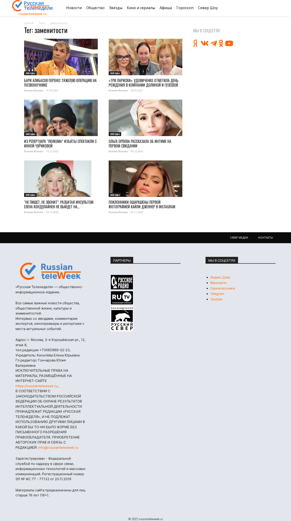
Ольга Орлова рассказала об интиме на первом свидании (140, 144)
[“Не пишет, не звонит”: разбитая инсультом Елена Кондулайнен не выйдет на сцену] (61, 178)
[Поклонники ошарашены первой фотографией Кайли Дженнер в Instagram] (145, 178)
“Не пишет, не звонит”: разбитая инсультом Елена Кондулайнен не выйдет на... (58, 204)
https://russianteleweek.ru (36, 386)
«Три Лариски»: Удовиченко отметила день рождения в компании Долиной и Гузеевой (143, 83)
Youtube (216, 299)
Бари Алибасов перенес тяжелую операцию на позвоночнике (60, 83)
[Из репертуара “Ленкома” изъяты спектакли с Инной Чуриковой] (61, 118)
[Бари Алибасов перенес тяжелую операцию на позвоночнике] (61, 57)
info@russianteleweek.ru (58, 447)
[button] (273, 8)
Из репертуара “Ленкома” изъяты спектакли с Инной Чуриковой (60, 144)
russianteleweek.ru (32, 14)
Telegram (217, 294)
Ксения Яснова (33, 90)
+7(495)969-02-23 (54, 350)
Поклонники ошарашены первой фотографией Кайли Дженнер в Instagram (142, 204)
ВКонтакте (218, 283)
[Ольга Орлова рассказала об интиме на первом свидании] (145, 118)
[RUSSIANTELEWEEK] (32, 5)
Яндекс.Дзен (220, 277)
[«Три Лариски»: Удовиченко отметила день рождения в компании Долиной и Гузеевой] (145, 57)
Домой (29, 23)
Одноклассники (222, 288)
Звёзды (30, 73)
